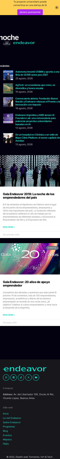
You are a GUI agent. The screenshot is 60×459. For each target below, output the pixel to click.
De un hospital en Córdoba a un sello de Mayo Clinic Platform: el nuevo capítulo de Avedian (37, 137)
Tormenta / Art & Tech (41, 457)
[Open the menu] (7, 43)
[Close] (57, 7)
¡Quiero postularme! (30, 12)
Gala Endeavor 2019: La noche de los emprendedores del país (28, 195)
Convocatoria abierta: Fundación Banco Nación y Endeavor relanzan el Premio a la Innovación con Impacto (37, 101)
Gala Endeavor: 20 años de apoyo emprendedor (26, 283)
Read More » (9, 227)
